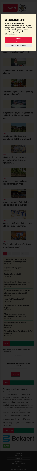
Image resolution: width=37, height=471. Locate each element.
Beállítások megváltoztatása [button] (18, 45)
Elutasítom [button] (18, 42)
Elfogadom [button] (18, 38)
